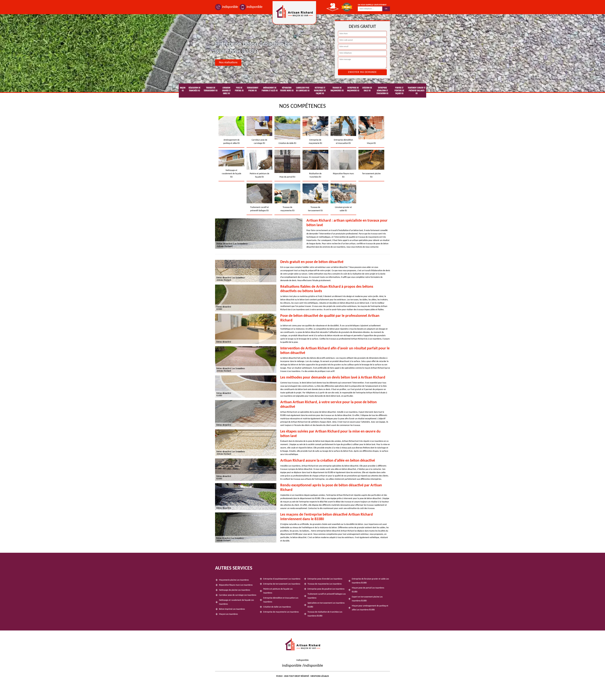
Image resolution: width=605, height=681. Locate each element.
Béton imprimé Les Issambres (232, 609)
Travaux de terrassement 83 (210, 89)
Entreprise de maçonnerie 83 (353, 89)
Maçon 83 (182, 89)
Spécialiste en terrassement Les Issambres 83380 (326, 605)
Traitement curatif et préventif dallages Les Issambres (327, 596)
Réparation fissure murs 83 (287, 89)
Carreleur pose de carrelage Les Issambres (237, 595)
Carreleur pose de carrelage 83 (302, 89)
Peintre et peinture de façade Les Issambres (278, 591)
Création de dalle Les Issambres (277, 607)
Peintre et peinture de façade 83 (399, 90)
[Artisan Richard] (294, 12)
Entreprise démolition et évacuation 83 (382, 90)
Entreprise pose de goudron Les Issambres (326, 589)
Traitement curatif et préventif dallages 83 (416, 90)
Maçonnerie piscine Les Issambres (234, 580)
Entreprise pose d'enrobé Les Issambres (325, 579)
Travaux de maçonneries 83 (337, 89)
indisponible (230, 7)
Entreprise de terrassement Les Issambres (281, 584)
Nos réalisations (228, 62)
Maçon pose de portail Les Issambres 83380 (368, 590)
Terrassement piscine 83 (252, 89)
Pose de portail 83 (239, 89)
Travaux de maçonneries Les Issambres (325, 584)
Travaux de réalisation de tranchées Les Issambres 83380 (325, 614)
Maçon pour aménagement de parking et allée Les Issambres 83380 (370, 608)
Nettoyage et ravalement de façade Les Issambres (236, 602)
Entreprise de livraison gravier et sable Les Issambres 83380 (370, 581)
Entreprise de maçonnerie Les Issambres (281, 612)
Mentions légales (320, 676)
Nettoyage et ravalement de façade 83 (320, 90)
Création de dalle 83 (367, 89)
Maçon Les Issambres (228, 614)
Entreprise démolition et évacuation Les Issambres (280, 600)
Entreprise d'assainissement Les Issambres (281, 579)
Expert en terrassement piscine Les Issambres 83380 (367, 599)
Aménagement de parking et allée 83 (270, 89)
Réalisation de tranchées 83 (194, 89)
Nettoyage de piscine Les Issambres (234, 590)
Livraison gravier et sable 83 (226, 90)
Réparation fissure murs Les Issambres (236, 585)
